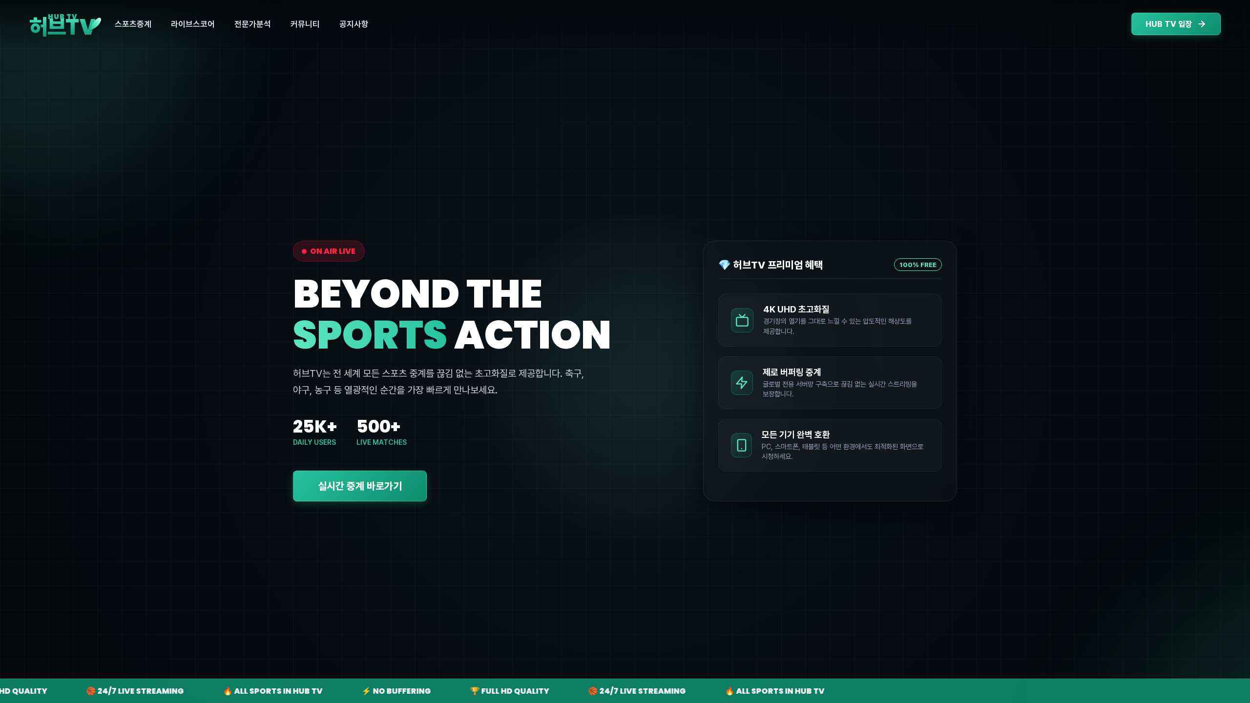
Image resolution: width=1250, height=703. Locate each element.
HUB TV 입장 (1169, 24)
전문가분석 (252, 24)
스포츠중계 (133, 24)
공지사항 (354, 24)
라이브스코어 (193, 24)
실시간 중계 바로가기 (360, 486)
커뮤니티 (305, 24)
